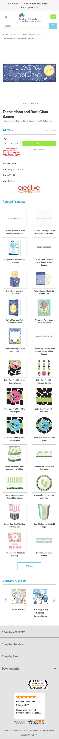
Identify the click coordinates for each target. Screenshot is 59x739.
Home (5, 34)
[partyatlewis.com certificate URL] (29, 721)
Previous (5, 600)
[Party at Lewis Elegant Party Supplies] (29, 16)
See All (29, 566)
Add (39, 143)
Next (53, 600)
